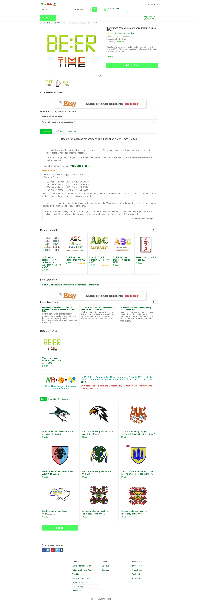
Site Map (105, 570)
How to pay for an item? (52, 117)
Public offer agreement (81, 566)
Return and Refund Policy (82, 570)
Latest (43, 399)
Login (109, 9)
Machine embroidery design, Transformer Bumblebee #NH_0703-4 (138, 432)
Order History (137, 570)
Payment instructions (81, 578)
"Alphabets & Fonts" (80, 166)
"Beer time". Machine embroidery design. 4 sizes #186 (78, 23)
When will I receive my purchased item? (58, 122)
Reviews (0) (71, 131)
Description (46, 131)
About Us (75, 574)
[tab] (99, 116)
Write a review (129, 33)
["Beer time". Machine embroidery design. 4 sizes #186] (100, 76)
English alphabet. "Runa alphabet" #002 (75, 258)
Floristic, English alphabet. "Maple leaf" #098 (99, 260)
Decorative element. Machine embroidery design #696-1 (134, 512)
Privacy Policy (77, 586)
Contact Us (76, 591)
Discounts (52, 399)
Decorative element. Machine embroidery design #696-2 (94, 512)
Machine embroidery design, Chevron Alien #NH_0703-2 (59, 472)
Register (116, 9)
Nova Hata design (124, 37)
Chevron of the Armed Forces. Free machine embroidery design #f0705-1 (138, 472)
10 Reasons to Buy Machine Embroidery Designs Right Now (135, 308)
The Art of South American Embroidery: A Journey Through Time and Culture (97, 308)
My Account (137, 566)
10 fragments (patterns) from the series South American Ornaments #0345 (51, 262)
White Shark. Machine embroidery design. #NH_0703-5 (57, 432)
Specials (105, 566)
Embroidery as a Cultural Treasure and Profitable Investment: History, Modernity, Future (58, 309)
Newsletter (136, 578)
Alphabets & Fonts (50, 23)
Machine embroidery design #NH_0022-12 (54, 512)
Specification (58, 131)
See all (60, 527)
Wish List (136, 574)
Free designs (63, 399)
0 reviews (118, 33)
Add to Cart (132, 65)
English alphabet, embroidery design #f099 (121, 260)
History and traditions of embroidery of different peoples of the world (70, 285)
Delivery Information (80, 582)
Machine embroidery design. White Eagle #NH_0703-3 (97, 432)
